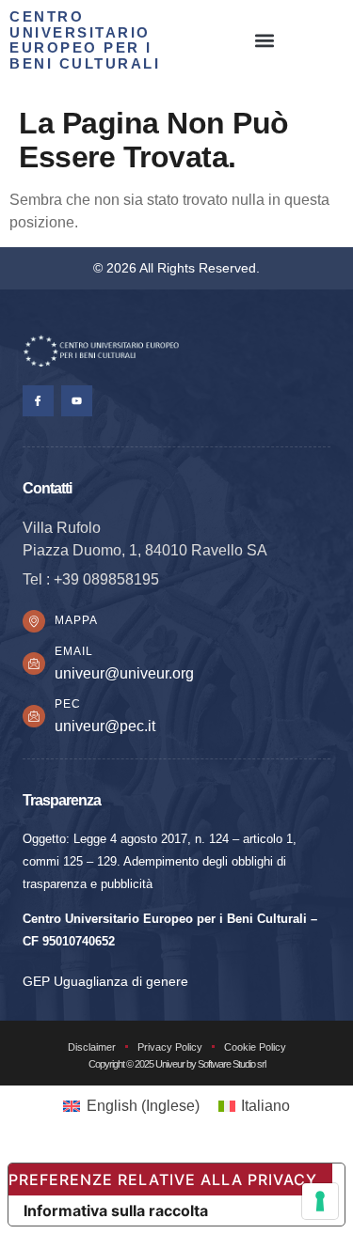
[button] (265, 40)
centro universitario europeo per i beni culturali (84, 39)
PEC (68, 704)
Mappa (76, 620)
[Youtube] (76, 400)
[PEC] (34, 716)
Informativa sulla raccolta (116, 1210)
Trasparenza (62, 799)
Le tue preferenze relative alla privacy (162, 1179)
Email (74, 651)
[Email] (34, 663)
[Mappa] (34, 621)
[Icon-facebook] (38, 400)
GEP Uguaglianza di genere (105, 981)
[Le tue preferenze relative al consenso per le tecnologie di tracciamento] (320, 1201)
